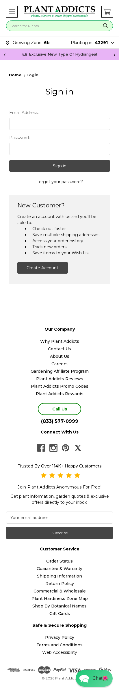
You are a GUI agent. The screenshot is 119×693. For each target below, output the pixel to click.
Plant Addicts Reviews (59, 378)
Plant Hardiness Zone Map (59, 598)
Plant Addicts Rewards (59, 393)
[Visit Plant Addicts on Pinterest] (66, 448)
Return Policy (59, 583)
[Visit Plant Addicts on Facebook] (41, 448)
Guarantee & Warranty (59, 568)
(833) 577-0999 (59, 421)
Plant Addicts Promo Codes (59, 386)
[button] (12, 12)
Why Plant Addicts (59, 341)
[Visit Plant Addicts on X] (78, 448)
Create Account (42, 267)
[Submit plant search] (105, 26)
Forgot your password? (59, 181)
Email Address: (24, 112)
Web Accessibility (59, 652)
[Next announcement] (114, 54)
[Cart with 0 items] (107, 12)
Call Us (59, 409)
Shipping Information (59, 576)
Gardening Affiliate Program (60, 371)
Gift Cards (59, 613)
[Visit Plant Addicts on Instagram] (53, 448)
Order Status (59, 561)
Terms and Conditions (59, 644)
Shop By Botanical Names (59, 606)
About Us (59, 356)
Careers (59, 363)
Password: (19, 137)
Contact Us (59, 348)
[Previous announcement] (4, 54)
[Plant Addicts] (59, 12)
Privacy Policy (59, 637)
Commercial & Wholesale (60, 591)
